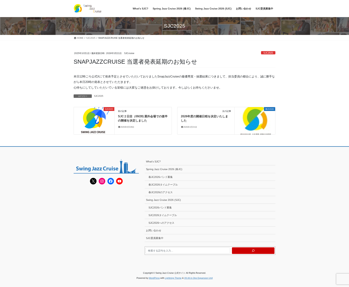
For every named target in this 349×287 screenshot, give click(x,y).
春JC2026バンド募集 (161, 177)
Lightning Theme (173, 278)
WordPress (154, 278)
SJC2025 (268, 52)
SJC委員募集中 (154, 238)
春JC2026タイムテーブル (163, 184)
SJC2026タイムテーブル (163, 215)
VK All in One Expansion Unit (198, 278)
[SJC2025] (94, 120)
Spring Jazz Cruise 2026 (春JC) (164, 169)
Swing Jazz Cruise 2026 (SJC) (163, 199)
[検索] (253, 250)
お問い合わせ (153, 230)
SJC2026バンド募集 (160, 207)
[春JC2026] (255, 120)
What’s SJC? (153, 161)
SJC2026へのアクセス (161, 222)
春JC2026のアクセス (161, 192)
